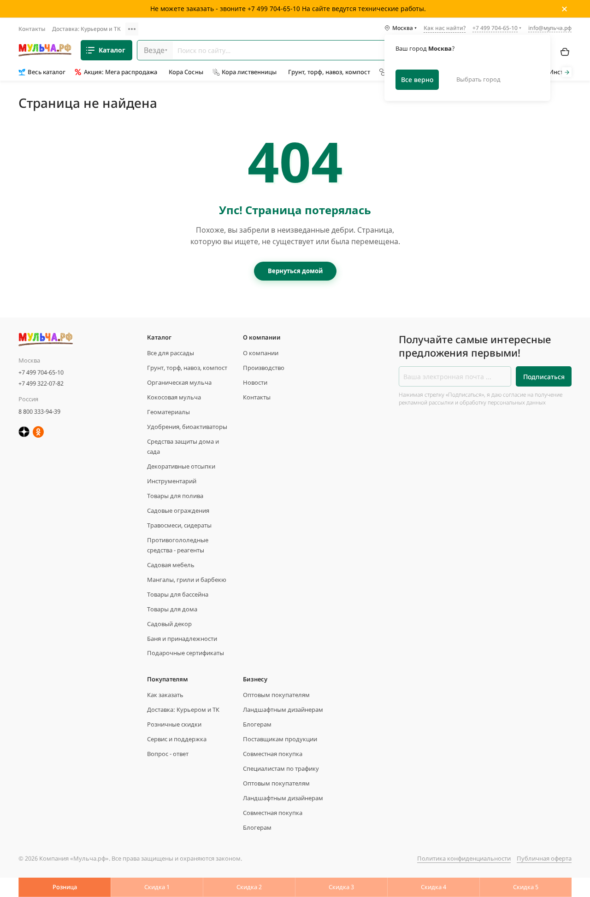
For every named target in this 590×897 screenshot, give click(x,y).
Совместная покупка (272, 754)
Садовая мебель (171, 565)
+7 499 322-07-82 (41, 383)
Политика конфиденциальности (464, 858)
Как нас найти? (445, 28)
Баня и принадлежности (182, 638)
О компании (260, 353)
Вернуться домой (295, 271)
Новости (255, 382)
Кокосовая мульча (174, 397)
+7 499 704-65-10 (41, 372)
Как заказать (165, 695)
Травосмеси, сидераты (179, 525)
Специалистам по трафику (281, 768)
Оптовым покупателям (276, 695)
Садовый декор (169, 624)
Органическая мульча (179, 382)
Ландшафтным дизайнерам (283, 709)
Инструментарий (171, 481)
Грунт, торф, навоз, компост (187, 367)
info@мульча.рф (550, 28)
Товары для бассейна (177, 594)
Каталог (112, 50)
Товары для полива (175, 496)
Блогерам (257, 724)
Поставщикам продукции (280, 739)
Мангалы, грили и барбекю (186, 579)
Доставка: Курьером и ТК (86, 29)
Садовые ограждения (178, 510)
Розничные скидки (174, 724)
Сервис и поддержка (176, 739)
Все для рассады (170, 353)
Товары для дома (172, 609)
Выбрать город (478, 79)
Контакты (31, 29)
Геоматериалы (168, 412)
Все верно (417, 79)
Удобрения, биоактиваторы (187, 426)
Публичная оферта (544, 858)
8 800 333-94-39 (39, 411)
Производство (263, 367)
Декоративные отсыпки (181, 466)
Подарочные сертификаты (185, 653)
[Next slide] (567, 72)
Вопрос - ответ (168, 754)
